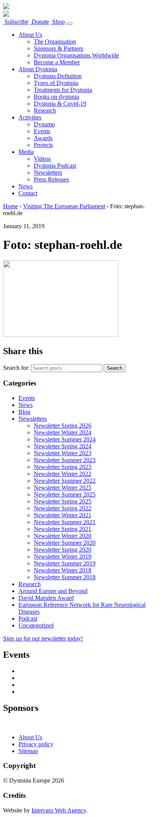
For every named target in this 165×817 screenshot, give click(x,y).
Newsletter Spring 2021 (62, 529)
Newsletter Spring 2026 (62, 425)
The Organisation (55, 41)
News (25, 186)
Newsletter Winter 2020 (62, 536)
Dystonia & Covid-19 (60, 103)
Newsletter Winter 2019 (62, 556)
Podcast (27, 618)
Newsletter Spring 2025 (62, 501)
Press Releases (51, 179)
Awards (43, 138)
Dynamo (44, 124)
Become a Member (57, 62)
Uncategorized (36, 625)
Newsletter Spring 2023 (62, 467)
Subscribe (15, 21)
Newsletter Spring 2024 (62, 446)
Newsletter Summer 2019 (65, 563)
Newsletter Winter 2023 (62, 453)
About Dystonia (37, 69)
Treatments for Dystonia (63, 90)
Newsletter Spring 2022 (62, 508)
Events (42, 131)
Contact (27, 193)
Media (26, 152)
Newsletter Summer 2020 (65, 542)
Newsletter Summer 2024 (65, 439)
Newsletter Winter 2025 (62, 487)
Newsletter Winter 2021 (62, 515)
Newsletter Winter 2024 (62, 432)
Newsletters (48, 172)
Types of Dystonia (56, 83)
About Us (30, 34)
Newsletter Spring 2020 (62, 549)
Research (45, 110)
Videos (42, 158)
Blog (24, 411)
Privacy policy (35, 744)
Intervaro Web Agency (58, 810)
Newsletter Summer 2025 (65, 494)
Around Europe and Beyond (52, 591)
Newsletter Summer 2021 (65, 522)
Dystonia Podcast (55, 165)
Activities (29, 117)
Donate (39, 21)
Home (10, 206)
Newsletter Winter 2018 (62, 570)
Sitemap (28, 751)
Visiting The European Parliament (64, 206)
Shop (58, 21)
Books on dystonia (56, 96)
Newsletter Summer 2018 (65, 577)
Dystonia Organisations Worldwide (76, 55)
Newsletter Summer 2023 (65, 460)
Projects (43, 145)
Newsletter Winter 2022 (62, 474)
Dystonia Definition (58, 76)
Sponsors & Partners (58, 48)
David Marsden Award (46, 598)
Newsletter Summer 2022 (65, 480)
